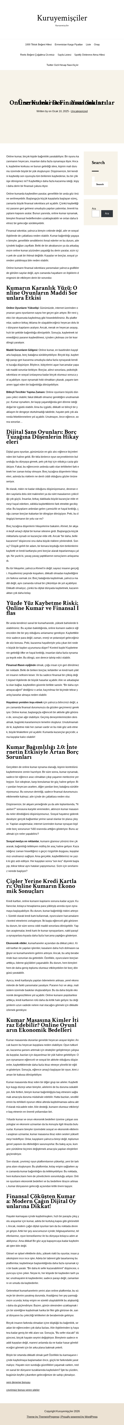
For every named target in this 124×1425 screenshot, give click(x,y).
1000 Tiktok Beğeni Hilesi (38, 44)
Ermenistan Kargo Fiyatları (69, 44)
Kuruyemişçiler (62, 20)
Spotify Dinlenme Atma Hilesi (89, 54)
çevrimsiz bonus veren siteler (23, 1390)
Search (98, 163)
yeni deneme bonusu (18, 1382)
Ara (94, 208)
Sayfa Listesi (64, 54)
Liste (88, 44)
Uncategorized (79, 111)
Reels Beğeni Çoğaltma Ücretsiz (37, 54)
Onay (97, 44)
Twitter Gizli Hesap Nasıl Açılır (62, 65)
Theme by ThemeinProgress (43, 1416)
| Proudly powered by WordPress (79, 1416)
